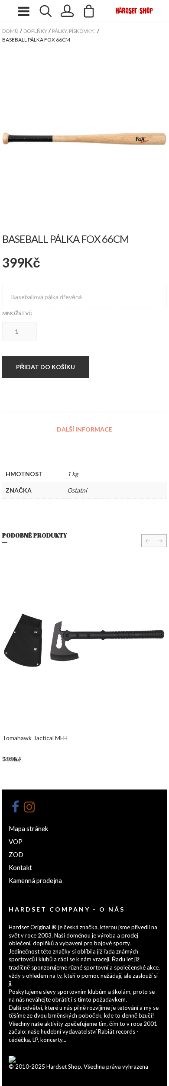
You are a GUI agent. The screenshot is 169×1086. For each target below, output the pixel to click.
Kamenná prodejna (35, 880)
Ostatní (77, 490)
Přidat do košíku (45, 367)
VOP (16, 841)
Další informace (84, 429)
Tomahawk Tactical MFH (35, 737)
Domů (10, 31)
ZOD (16, 854)
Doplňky (35, 31)
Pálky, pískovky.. (74, 31)
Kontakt (20, 867)
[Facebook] (15, 806)
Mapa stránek (28, 828)
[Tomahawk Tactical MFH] (84, 640)
